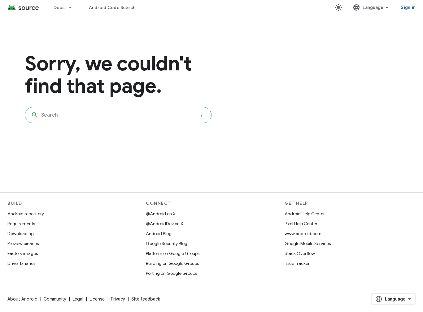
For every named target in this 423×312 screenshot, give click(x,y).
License (97, 298)
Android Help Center (305, 213)
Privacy (118, 298)
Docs (59, 7)
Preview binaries (23, 243)
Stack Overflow (300, 253)
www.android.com (303, 233)
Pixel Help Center (301, 223)
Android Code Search (112, 7)
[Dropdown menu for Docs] (73, 7)
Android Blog (159, 233)
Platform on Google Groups (172, 253)
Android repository (25, 213)
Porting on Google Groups (171, 273)
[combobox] (118, 115)
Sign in (408, 7)
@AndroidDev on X (164, 223)
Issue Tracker (297, 263)
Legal (77, 298)
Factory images (22, 253)
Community (55, 298)
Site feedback (145, 298)
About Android (22, 298)
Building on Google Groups (172, 263)
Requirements (21, 223)
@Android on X (161, 213)
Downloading (20, 233)
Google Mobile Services (308, 243)
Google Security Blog (166, 243)
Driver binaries (21, 263)
